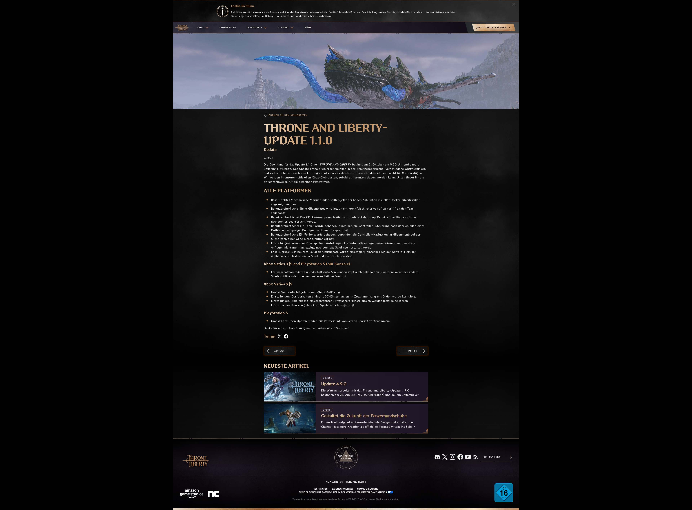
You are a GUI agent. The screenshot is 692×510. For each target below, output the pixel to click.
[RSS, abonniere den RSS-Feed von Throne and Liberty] (475, 457)
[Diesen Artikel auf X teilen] (280, 336)
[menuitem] (203, 27)
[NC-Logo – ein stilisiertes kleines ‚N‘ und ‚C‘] (214, 494)
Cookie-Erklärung (367, 489)
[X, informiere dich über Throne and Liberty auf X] (445, 457)
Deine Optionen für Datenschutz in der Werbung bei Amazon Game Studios (343, 492)
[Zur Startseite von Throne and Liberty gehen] (182, 27)
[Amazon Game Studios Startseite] (191, 494)
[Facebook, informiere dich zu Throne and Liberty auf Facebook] (460, 457)
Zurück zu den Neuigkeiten (288, 115)
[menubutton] (203, 27)
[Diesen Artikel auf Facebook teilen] (286, 336)
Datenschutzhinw (342, 489)
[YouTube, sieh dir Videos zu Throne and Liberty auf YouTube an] (468, 457)
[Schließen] (514, 5)
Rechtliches (321, 489)
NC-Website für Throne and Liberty (346, 482)
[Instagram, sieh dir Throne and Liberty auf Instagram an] (452, 457)
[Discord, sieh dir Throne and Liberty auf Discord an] (437, 457)
